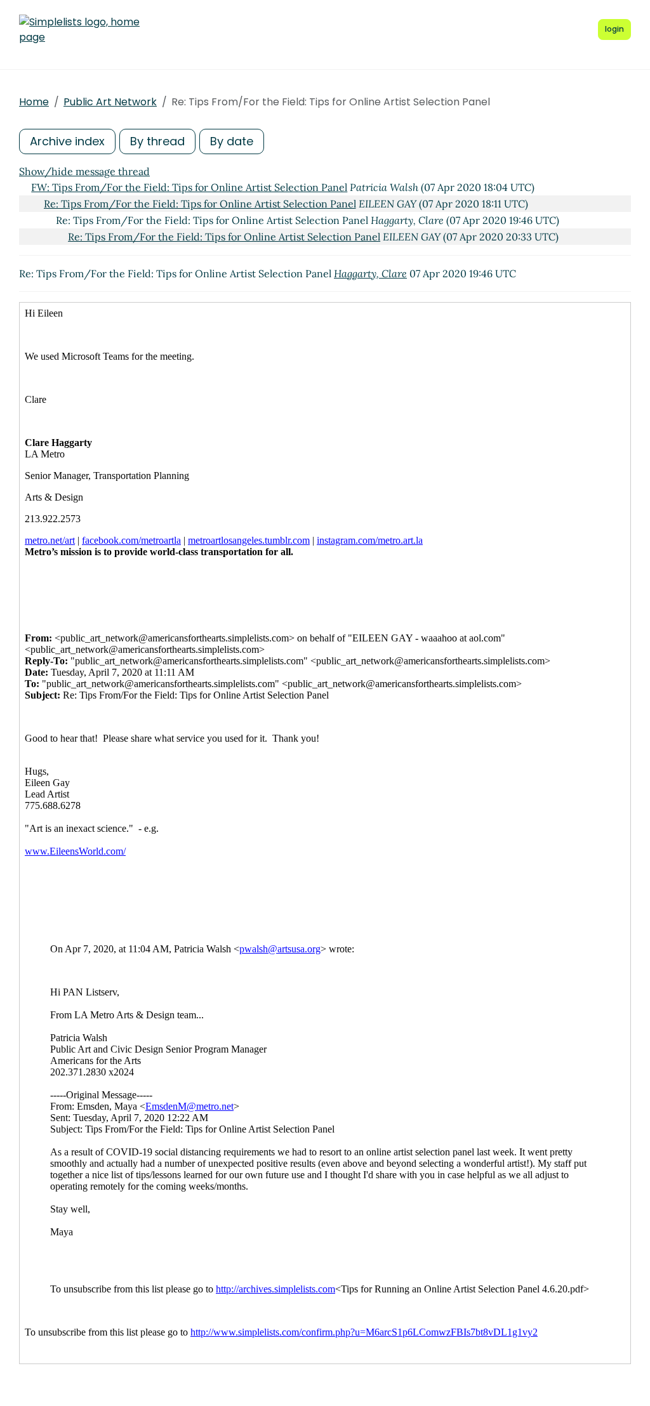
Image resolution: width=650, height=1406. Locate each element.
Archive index (67, 141)
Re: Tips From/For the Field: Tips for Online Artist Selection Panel (200, 203)
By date (231, 141)
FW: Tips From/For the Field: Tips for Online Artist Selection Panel (189, 187)
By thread (157, 141)
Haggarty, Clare (370, 273)
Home (34, 102)
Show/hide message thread (84, 171)
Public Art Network (110, 102)
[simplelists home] (79, 30)
